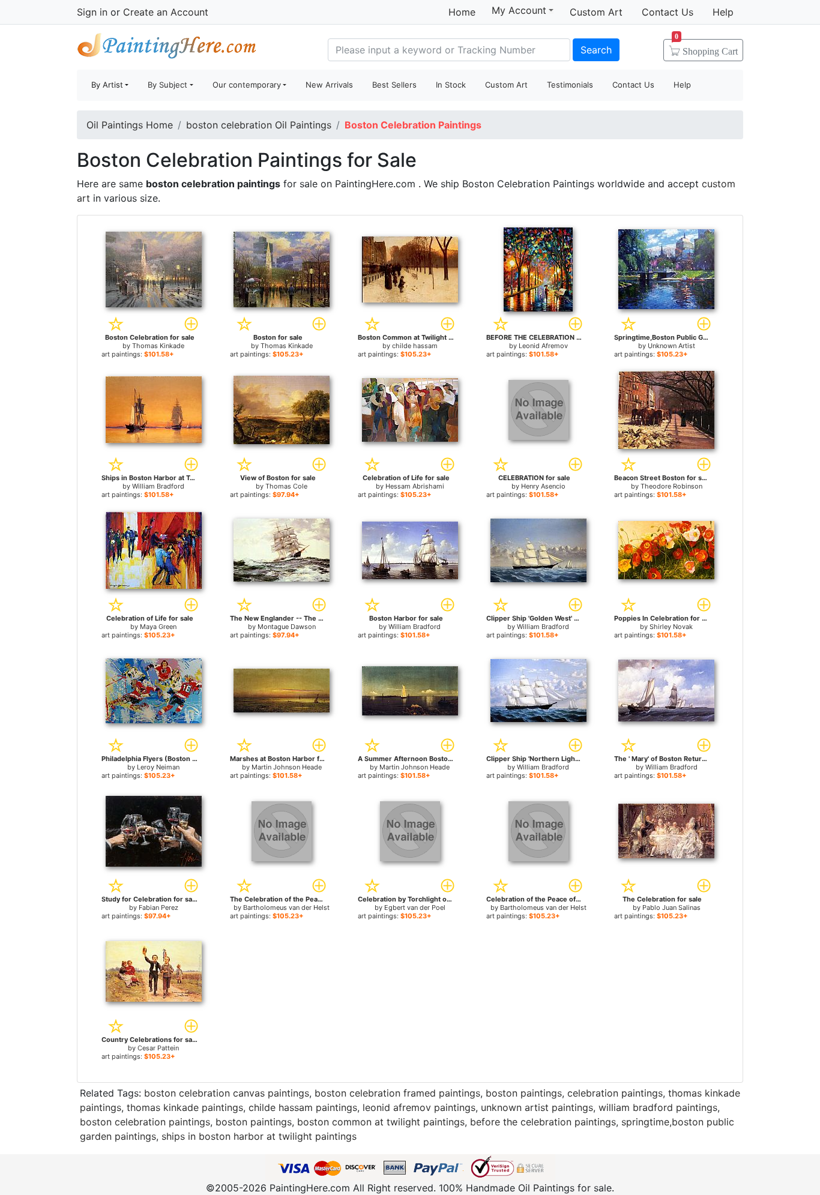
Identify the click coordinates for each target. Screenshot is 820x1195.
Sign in (92, 12)
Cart (706, 47)
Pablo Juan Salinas (671, 907)
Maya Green (158, 626)
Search (596, 50)
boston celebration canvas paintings (226, 1093)
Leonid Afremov (543, 346)
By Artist (107, 84)
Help (723, 12)
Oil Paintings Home (129, 125)
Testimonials (570, 84)
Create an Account (165, 12)
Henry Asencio (543, 486)
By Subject (167, 84)
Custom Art (596, 12)
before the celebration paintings (543, 1122)
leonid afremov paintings (419, 1107)
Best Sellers (394, 84)
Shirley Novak (671, 626)
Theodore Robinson (671, 486)
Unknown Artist (671, 346)
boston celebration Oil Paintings (258, 125)
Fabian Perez (158, 907)
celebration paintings (615, 1093)
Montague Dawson (287, 626)
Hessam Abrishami (414, 486)
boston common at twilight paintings (381, 1122)
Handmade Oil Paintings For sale (167, 48)
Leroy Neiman (158, 767)
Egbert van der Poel (414, 907)
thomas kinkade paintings (185, 1107)
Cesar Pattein (158, 1048)
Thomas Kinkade (158, 346)
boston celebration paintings (145, 1122)
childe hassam (415, 346)
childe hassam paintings (303, 1107)
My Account (519, 10)
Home (461, 12)
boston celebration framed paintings (397, 1093)
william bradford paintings (657, 1107)
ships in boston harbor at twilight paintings (259, 1136)
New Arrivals (329, 84)
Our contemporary (247, 84)
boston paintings (524, 1093)
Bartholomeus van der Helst (286, 907)
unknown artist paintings (537, 1107)
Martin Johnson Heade (287, 767)
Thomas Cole (286, 486)
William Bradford (158, 486)
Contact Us (667, 12)
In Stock (451, 84)
